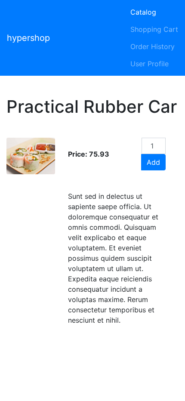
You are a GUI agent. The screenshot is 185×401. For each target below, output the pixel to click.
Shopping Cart (154, 29)
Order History (152, 46)
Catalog (143, 12)
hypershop (28, 38)
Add (153, 162)
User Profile (149, 63)
